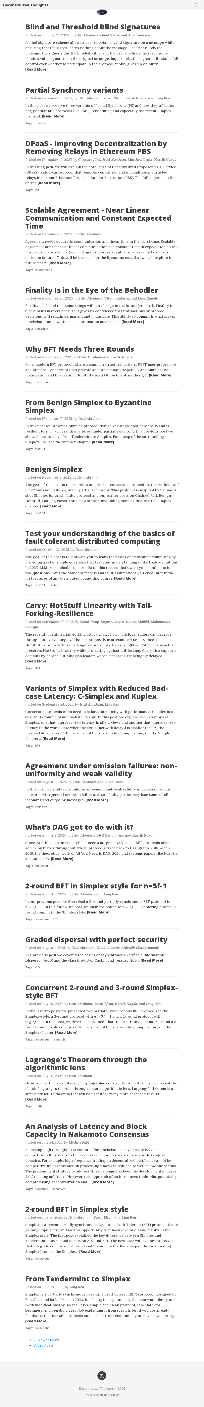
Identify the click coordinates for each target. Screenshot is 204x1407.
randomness (43, 270)
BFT (37, 668)
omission (41, 807)
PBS (37, 190)
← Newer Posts (46, 1340)
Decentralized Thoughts (25, 5)
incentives (59, 1189)
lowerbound (43, 382)
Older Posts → (45, 1345)
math (38, 1106)
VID (37, 967)
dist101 (40, 449)
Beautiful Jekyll (110, 1395)
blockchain (42, 329)
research (59, 1039)
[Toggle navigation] (196, 5)
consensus (42, 866)
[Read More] (36, 69)
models (40, 123)
